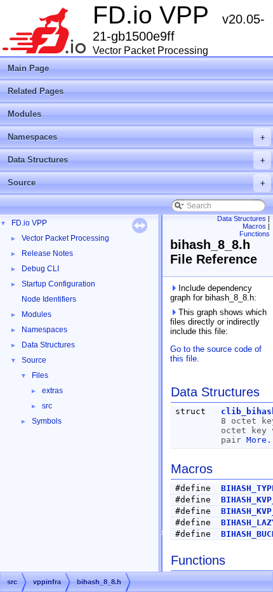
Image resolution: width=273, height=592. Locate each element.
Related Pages (35, 91)
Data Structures (136, 160)
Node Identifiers (49, 299)
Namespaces (136, 137)
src (47, 405)
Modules (24, 114)
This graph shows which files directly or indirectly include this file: (218, 321)
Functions (254, 234)
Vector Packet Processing (65, 238)
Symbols (47, 421)
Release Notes (47, 253)
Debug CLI (40, 268)
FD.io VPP (29, 223)
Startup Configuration (58, 283)
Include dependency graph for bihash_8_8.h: (213, 292)
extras (52, 390)
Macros (254, 226)
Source (136, 182)
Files (40, 375)
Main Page (28, 68)
